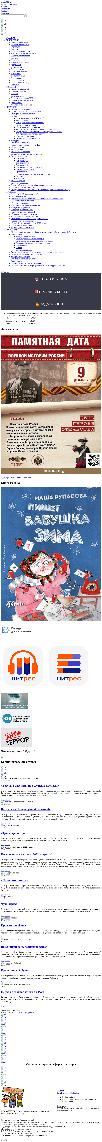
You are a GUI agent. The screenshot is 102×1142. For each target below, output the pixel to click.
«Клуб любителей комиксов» (28, 127)
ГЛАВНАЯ (11, 38)
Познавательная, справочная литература (33, 174)
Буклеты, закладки (24, 250)
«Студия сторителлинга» (26, 125)
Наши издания (17, 234)
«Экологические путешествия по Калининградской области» (37, 198)
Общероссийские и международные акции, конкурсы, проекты (38, 265)
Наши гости (16, 74)
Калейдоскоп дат (18, 96)
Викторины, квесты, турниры (23, 114)
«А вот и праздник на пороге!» (24, 203)
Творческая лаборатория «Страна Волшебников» (36, 129)
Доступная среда (18, 76)
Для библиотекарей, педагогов (29, 167)
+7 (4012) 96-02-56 (9, 4)
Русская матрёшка (13, 925)
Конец (31, 1012)
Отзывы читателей (19, 71)
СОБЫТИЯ (11, 87)
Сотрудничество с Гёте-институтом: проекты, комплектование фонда (40, 190)
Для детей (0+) (22, 158)
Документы (16, 65)
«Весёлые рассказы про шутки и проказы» (30, 785)
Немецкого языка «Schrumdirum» (30, 123)
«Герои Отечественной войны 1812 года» (28, 223)
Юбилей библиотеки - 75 (21, 51)
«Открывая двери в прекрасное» (25, 214)
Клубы (14, 116)
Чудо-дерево (9, 903)
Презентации (21, 245)
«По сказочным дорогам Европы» (25, 205)
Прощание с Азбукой (15, 970)
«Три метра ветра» (13, 833)
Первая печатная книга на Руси (22, 991)
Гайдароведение (18, 69)
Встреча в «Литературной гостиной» (26, 809)
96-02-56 (60, 1091)
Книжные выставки (19, 183)
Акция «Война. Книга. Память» (24, 216)
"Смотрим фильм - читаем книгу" (30, 134)
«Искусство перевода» (20, 207)
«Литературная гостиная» (22, 210)
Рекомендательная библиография (30, 239)
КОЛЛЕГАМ (11, 230)
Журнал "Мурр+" (18, 147)
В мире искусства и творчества (24, 187)
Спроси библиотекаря (20, 109)
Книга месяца (17, 149)
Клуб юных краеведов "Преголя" (30, 118)
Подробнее (5, 799)
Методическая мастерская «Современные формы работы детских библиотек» (44, 232)
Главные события (18, 91)
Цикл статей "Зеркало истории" (24, 194)
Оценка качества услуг (20, 82)
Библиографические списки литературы (33, 243)
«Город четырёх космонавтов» (24, 221)
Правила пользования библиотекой (26, 111)
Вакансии (15, 85)
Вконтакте (5, 9)
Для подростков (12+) (25, 163)
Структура (15, 47)
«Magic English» (22, 120)
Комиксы (20, 178)
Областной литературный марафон (26, 263)
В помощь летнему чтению (22, 225)
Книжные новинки (19, 156)
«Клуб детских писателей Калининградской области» (39, 132)
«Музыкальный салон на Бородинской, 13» (29, 219)
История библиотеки (20, 45)
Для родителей (22, 165)
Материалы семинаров (20, 256)
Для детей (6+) (22, 161)
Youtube (4, 11)
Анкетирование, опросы (21, 105)
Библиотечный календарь (22, 100)
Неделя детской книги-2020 (22, 227)
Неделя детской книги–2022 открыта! (26, 854)
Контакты (15, 49)
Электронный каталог (20, 56)
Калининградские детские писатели (26, 154)
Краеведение (21, 172)
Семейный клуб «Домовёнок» (29, 138)
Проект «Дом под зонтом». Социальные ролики (31, 185)
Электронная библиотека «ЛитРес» (26, 145)
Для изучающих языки (25, 169)
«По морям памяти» (14, 880)
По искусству (21, 176)
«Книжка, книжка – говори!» (23, 212)
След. (25, 1012)
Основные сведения (19, 42)
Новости (14, 94)
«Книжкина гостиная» (25, 136)
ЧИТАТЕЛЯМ (12, 107)
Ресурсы (14, 58)
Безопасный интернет (20, 143)
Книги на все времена (20, 152)
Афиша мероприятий (20, 89)
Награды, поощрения (20, 62)
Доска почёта (16, 103)
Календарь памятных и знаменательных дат (34, 241)
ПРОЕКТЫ (11, 192)
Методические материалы (27, 236)
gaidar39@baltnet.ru (9, 2)
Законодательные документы (23, 259)
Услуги (14, 60)
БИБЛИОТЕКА (12, 40)
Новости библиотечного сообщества (26, 254)
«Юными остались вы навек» (23, 201)
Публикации (16, 67)
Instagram (5, 13)
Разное (19, 248)
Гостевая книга (17, 80)
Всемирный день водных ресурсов (24, 946)
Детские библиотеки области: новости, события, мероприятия (37, 252)
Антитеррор (16, 78)
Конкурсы (15, 140)
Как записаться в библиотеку (23, 53)
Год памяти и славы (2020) (22, 98)
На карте (4, 6)
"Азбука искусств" (19, 196)
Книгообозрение (18, 181)
